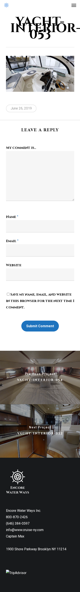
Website (13, 265)
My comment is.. (21, 147)
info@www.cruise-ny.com (25, 530)
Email (12, 241)
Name (12, 217)
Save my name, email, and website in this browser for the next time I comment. (40, 301)
